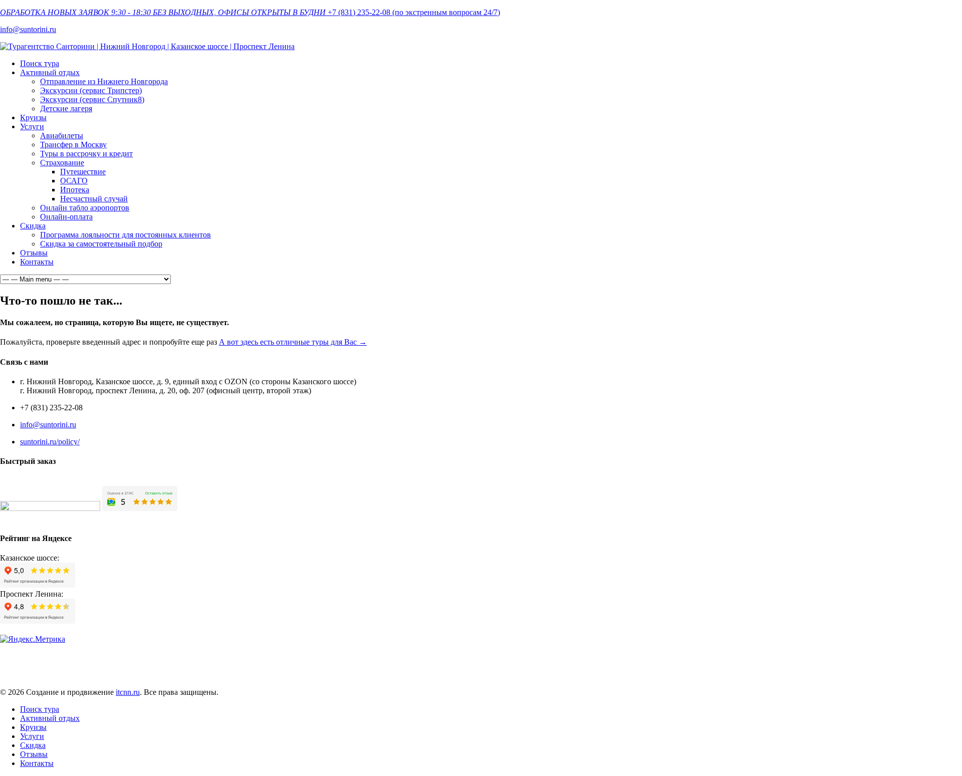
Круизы (33, 117)
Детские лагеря (66, 108)
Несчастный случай (94, 198)
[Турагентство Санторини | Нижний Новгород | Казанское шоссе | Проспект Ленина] (147, 46)
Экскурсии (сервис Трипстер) (91, 90)
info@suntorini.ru (28, 29)
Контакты (37, 261)
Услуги (32, 126)
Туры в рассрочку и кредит (86, 153)
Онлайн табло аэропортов (84, 207)
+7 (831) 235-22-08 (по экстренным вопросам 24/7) (414, 12)
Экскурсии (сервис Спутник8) (92, 99)
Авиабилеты (61, 135)
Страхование (62, 162)
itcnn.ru (128, 692)
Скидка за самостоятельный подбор (101, 243)
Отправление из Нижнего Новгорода (104, 81)
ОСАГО (74, 180)
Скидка (33, 225)
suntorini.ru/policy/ (50, 441)
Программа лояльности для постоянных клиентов (125, 234)
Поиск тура (39, 63)
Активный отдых (50, 72)
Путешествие (83, 171)
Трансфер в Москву (73, 144)
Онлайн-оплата (66, 216)
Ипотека (74, 189)
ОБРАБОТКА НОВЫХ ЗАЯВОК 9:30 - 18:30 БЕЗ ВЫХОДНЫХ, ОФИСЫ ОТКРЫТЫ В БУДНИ (163, 12)
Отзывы (34, 252)
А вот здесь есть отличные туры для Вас (293, 342)
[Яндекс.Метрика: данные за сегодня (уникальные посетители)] (32, 639)
